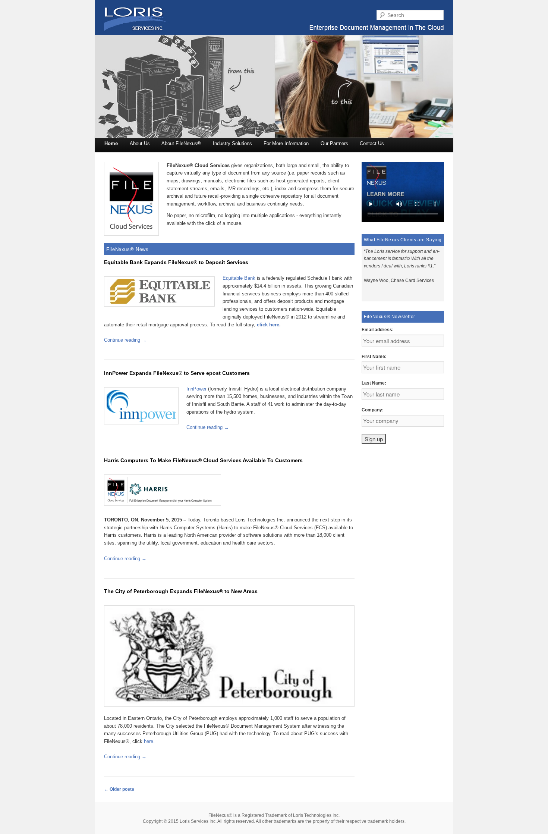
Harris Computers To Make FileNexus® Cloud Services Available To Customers (203, 460)
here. (149, 741)
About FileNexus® (181, 143)
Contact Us (372, 143)
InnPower (196, 389)
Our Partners (334, 143)
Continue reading (125, 340)
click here (268, 324)
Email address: (378, 329)
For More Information (286, 143)
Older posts (119, 789)
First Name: (374, 356)
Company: (373, 410)
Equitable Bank (239, 278)
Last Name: (374, 383)
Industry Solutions (232, 143)
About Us (140, 143)
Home (111, 143)
